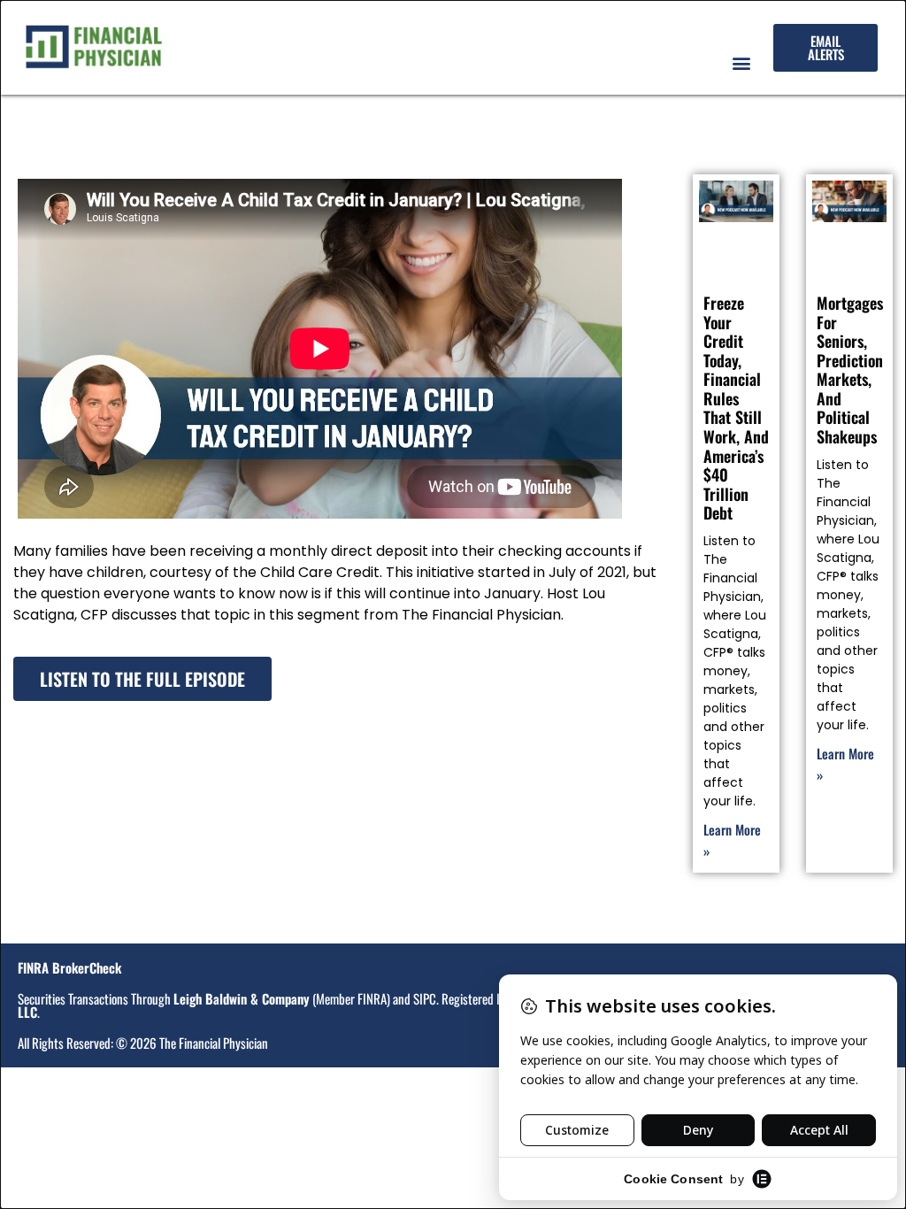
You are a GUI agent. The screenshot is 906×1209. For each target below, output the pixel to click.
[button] (741, 62)
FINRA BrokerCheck (69, 967)
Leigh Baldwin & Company (241, 998)
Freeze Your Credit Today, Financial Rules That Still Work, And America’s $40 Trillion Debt (736, 408)
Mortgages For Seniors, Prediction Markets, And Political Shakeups (850, 369)
